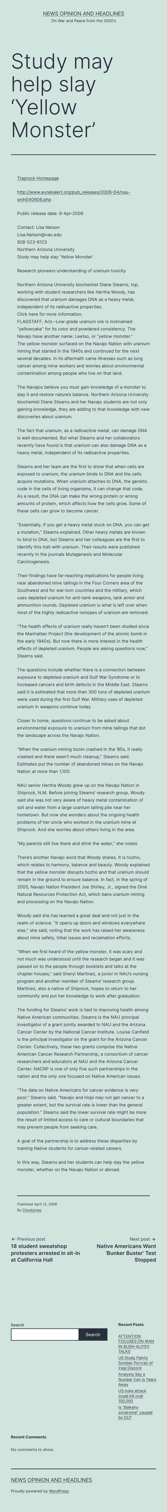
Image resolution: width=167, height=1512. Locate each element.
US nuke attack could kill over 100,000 (132, 1395)
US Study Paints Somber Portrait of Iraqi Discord (135, 1362)
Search (17, 1325)
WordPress (59, 1491)
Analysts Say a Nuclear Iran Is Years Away (137, 1379)
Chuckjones (32, 1210)
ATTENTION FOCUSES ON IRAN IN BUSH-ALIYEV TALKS (136, 1344)
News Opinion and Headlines (83, 13)
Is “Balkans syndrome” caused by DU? (135, 1412)
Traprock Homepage (38, 178)
